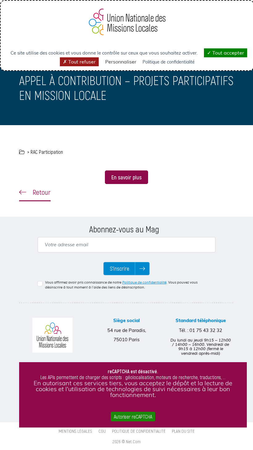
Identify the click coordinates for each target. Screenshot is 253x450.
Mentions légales (75, 431)
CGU (102, 431)
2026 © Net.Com (127, 441)
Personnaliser (120, 62)
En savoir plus (126, 177)
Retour (41, 192)
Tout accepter (227, 53)
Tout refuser (81, 62)
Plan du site (183, 431)
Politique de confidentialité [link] (169, 62)
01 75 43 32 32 (205, 330)
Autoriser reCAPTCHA (133, 416)
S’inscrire (119, 268)
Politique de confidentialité (144, 282)
